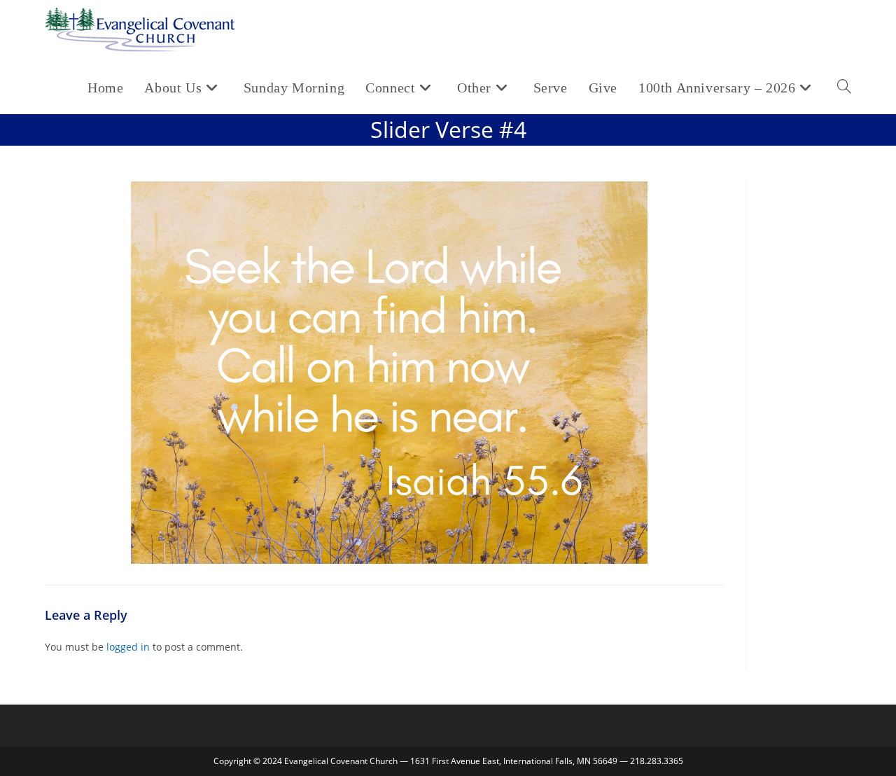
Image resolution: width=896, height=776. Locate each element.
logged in (128, 646)
